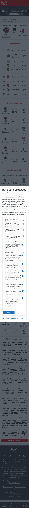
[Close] (25, 189)
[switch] (23, 224)
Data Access (14, 318)
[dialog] (14, 254)
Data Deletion (5, 318)
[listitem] (14, 220)
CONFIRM (9, 312)
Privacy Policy (23, 318)
